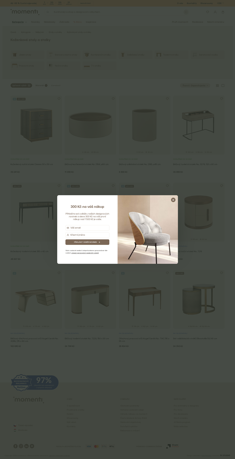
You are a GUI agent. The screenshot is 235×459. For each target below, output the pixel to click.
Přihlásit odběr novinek (85, 242)
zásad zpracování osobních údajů (85, 253)
